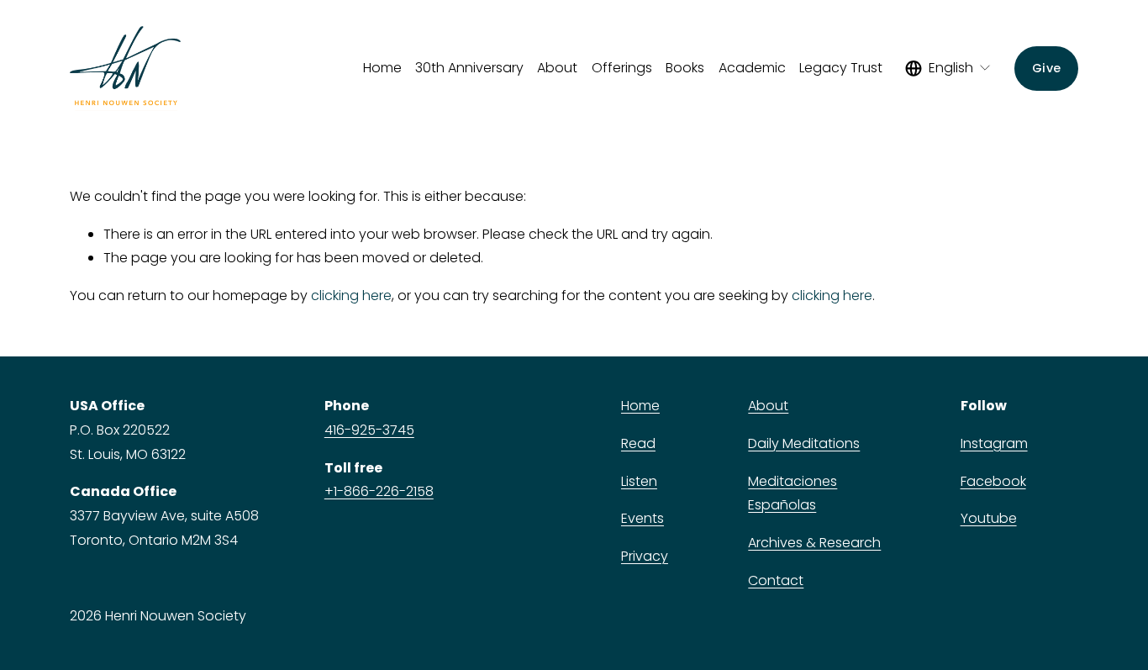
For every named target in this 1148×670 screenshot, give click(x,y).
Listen (639, 481)
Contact (775, 580)
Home (382, 67)
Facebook (993, 481)
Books (685, 67)
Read (638, 443)
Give (1046, 68)
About (768, 405)
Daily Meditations (804, 443)
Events (642, 518)
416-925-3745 (369, 430)
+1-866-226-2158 (379, 491)
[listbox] (948, 68)
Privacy (644, 556)
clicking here (351, 295)
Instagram (994, 443)
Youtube (989, 518)
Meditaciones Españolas (792, 493)
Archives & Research (814, 542)
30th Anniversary (469, 67)
